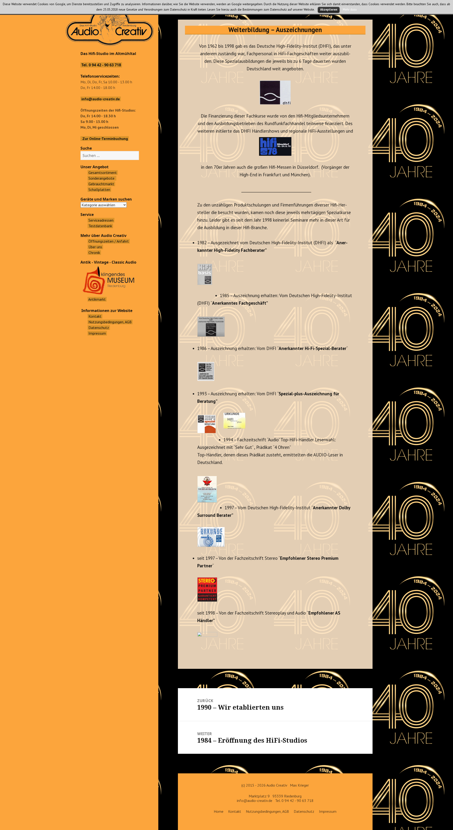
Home (218, 811)
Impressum (327, 811)
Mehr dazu (350, 9)
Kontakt (234, 811)
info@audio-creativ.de (254, 800)
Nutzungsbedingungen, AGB (267, 811)
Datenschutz (304, 811)
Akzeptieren (328, 10)
